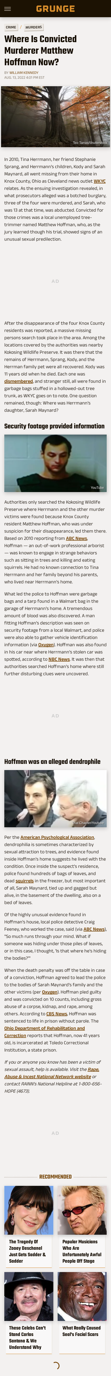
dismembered (18, 381)
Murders (34, 27)
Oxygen (46, 644)
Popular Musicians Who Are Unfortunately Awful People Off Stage (82, 1251)
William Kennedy (24, 72)
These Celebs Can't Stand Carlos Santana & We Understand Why (27, 1337)
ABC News (76, 538)
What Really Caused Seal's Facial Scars (82, 1331)
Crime (11, 27)
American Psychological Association (57, 837)
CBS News (56, 1013)
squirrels (25, 880)
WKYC (100, 181)
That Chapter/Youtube (88, 823)
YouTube (97, 487)
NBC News (59, 659)
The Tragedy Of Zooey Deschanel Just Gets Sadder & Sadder (27, 1251)
